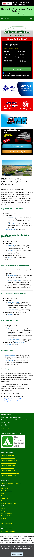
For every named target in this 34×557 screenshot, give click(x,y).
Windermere (11, 245)
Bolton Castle (9, 361)
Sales (2, 501)
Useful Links (4, 498)
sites (10, 229)
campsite (10, 257)
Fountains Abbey (10, 355)
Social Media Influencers (7, 523)
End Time (21, 58)
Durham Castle (12, 309)
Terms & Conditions (6, 491)
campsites (10, 314)
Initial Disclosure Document (8, 503)
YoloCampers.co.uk (16, 4)
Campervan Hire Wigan (7, 468)
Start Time (21, 51)
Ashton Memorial (13, 224)
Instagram (4, 511)
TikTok (3, 508)
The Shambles (12, 334)
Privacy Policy (4, 488)
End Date (5, 58)
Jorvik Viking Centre (14, 339)
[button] (3, 142)
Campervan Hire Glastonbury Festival (11, 483)
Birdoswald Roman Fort (15, 280)
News (2, 496)
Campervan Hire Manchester (9, 460)
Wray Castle (11, 250)
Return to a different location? (10, 48)
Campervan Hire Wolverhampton (10, 473)
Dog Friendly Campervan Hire (9, 531)
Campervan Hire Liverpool (8, 465)
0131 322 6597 (5, 428)
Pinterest (3, 518)
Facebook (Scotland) (7, 516)
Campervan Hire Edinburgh (8, 455)
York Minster (12, 329)
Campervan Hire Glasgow (8, 458)
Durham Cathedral (13, 302)
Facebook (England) (6, 513)
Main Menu (5, 18)
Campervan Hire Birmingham (9, 475)
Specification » (17, 146)
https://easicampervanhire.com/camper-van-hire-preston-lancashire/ (16, 400)
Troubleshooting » (17, 151)
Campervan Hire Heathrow (8, 463)
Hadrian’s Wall (12, 275)
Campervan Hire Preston (8, 470)
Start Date (6, 51)
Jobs (2, 493)
